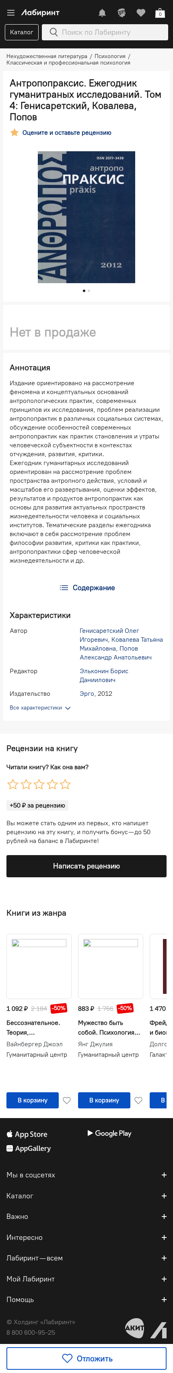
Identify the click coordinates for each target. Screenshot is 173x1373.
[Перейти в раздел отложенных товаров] (141, 13)
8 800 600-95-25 (30, 1332)
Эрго (87, 693)
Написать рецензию (86, 866)
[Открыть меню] (11, 13)
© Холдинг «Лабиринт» (40, 1322)
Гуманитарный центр (36, 1054)
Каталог (21, 32)
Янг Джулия (95, 1044)
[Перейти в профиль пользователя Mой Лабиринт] (121, 13)
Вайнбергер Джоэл (34, 1044)
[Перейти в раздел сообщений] (102, 13)
